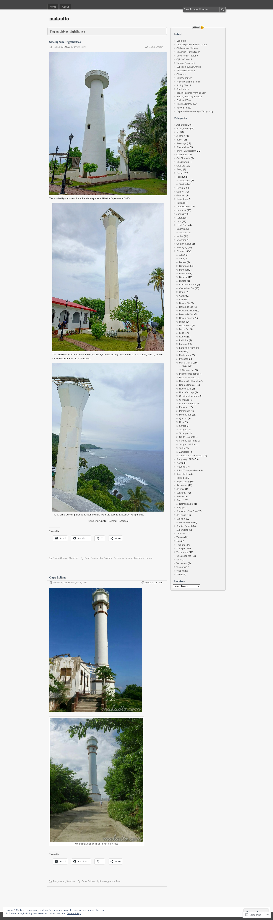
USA (178, 559)
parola (149, 558)
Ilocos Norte (185, 325)
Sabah (182, 232)
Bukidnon (184, 273)
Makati (185, 366)
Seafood (183, 184)
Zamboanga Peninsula (190, 455)
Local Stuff (181, 225)
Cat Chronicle (183, 158)
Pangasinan (59, 881)
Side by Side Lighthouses (65, 42)
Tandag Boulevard (185, 63)
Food (179, 177)
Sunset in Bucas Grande (188, 67)
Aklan (182, 255)
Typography (182, 552)
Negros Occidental (188, 381)
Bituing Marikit (183, 85)
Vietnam (180, 567)
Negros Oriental (187, 385)
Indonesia (181, 210)
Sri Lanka (181, 515)
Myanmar (181, 240)
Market (179, 236)
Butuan (182, 281)
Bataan (182, 262)
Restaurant (182, 485)
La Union (183, 340)
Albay (182, 258)
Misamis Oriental (187, 377)
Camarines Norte (187, 284)
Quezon (183, 418)
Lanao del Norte (187, 348)
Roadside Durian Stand (188, 52)
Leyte (182, 351)
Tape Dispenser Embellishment (192, 44)
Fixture (179, 173)
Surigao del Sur (187, 444)
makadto (59, 18)
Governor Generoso (114, 558)
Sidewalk (181, 496)
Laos (178, 221)
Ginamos (181, 74)
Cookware (181, 162)
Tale (178, 541)
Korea (179, 217)
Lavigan (129, 558)
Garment (180, 195)
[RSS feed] (198, 27)
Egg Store (181, 41)
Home (52, 6)
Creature (180, 165)
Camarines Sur (186, 288)
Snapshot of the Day (186, 511)
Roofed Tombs (183, 107)
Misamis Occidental (189, 374)
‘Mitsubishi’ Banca (185, 70)
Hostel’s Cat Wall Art (186, 104)
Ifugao (182, 322)
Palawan (183, 407)
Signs (179, 500)
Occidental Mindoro (189, 396)
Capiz (182, 292)
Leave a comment (154, 582)
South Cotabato (187, 437)
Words (179, 574)
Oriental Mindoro (187, 403)
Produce (180, 466)
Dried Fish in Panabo (187, 55)
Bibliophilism (182, 147)
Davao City (184, 303)
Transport (181, 548)
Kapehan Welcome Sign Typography (194, 111)
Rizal (181, 422)
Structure (73, 558)
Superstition (182, 530)
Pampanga (184, 411)
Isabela (183, 336)
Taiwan (180, 537)
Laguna (183, 344)
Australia (180, 136)
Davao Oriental (60, 558)
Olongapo (184, 400)
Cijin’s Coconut (184, 59)
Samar (182, 426)
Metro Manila (185, 362)
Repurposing (183, 481)
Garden (180, 191)
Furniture (181, 188)
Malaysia (181, 229)
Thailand (180, 545)
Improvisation (183, 206)
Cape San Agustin (93, 558)
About (65, 6)
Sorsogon (184, 433)
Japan (179, 214)
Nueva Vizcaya (186, 392)
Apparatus (181, 125)
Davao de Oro (186, 307)
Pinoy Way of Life (185, 459)
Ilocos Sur (184, 329)
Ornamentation (183, 243)
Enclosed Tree (183, 100)
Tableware (181, 533)
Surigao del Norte (188, 440)
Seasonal (181, 492)
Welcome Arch (186, 522)
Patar (118, 881)
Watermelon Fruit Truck (188, 81)
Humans (180, 203)
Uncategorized (183, 556)
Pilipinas (180, 251)
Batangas (184, 266)
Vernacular (181, 563)
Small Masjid (182, 89)
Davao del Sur (186, 314)
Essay (179, 169)
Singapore (181, 507)
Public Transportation (187, 470)
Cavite (182, 296)
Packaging (181, 247)
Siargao (183, 429)
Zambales (184, 452)
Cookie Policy (74, 913)
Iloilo (181, 333)
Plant (179, 463)
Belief (179, 139)
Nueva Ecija (185, 388)
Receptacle (182, 474)
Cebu (182, 299)
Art (177, 132)
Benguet (183, 270)
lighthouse (139, 558)
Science (180, 489)
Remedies (181, 478)
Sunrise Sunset (184, 526)
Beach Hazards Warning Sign (191, 93)
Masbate (183, 359)
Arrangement (183, 128)
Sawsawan (184, 180)
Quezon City (188, 370)
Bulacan (183, 277)
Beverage (181, 143)
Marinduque (185, 355)
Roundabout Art (184, 78)
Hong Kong (182, 199)
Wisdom (180, 571)
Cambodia (181, 154)
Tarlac (182, 448)
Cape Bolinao (57, 577)
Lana (66, 47)
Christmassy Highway (187, 48)
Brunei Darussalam (186, 151)
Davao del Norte (187, 310)
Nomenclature (186, 504)
